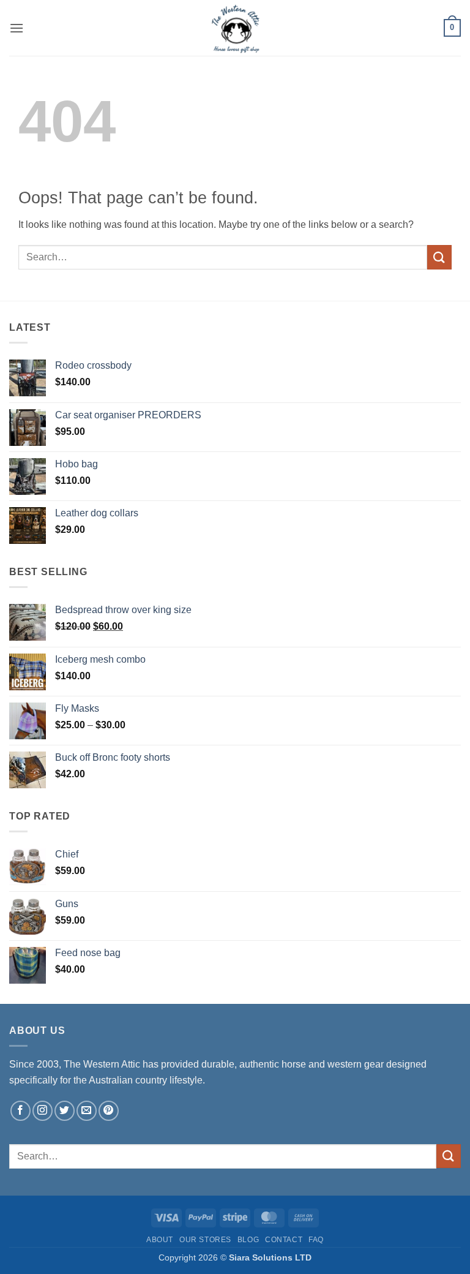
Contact (283, 1239)
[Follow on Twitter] (64, 1111)
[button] (16, 28)
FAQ (316, 1239)
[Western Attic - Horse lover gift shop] (235, 28)
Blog (248, 1239)
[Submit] (439, 257)
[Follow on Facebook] (20, 1111)
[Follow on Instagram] (42, 1111)
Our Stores (205, 1239)
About (159, 1239)
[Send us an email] (86, 1111)
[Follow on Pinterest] (109, 1111)
